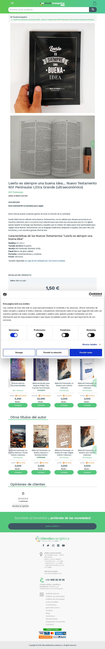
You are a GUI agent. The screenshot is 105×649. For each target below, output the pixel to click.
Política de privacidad (55, 596)
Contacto (50, 624)
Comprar (18, 405)
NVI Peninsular (64, 390)
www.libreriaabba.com (53, 573)
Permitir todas (86, 352)
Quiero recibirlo (51, 526)
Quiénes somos (52, 593)
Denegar (19, 352)
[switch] (39, 335)
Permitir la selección (52, 352)
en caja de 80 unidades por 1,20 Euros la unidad (45, 261)
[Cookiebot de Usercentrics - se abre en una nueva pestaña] (91, 294)
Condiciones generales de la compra (52, 608)
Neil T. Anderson (18, 390)
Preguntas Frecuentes (55, 621)
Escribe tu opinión (20, 506)
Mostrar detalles (89, 344)
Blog (48, 613)
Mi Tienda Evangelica (18, 17)
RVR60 (41, 390)
